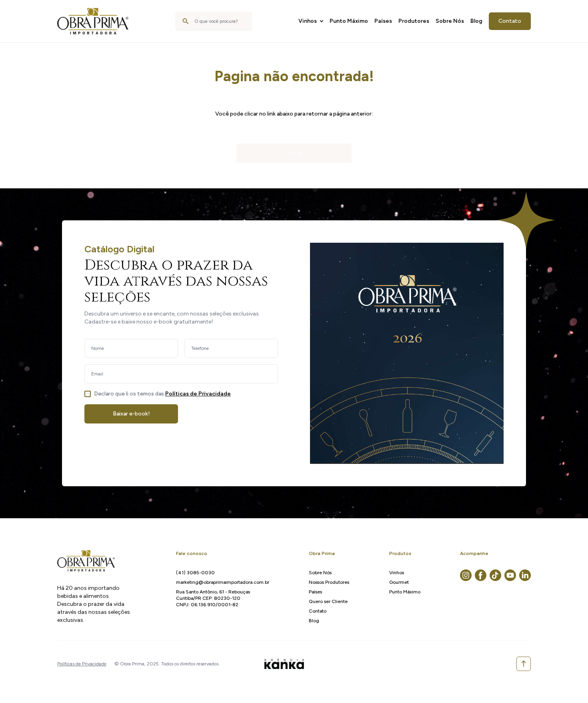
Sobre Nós (450, 21)
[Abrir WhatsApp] (568, 683)
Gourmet (399, 582)
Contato (509, 21)
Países (383, 21)
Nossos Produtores (329, 582)
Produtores (413, 21)
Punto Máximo (349, 21)
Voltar (294, 153)
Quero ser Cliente (328, 601)
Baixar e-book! (131, 413)
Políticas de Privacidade (198, 393)
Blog (476, 21)
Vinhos (307, 21)
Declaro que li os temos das (162, 393)
